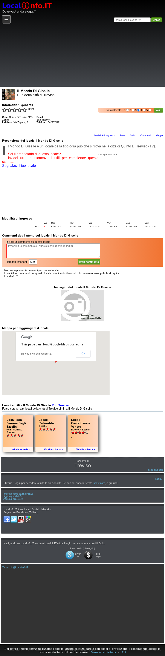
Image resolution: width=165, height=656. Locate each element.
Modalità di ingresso (104, 135)
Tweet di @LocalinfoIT (15, 567)
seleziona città (155, 470)
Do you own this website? (36, 353)
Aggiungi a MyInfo (12, 496)
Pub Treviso (60, 405)
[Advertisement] (82, 55)
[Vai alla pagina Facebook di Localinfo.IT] (7, 517)
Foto (122, 135)
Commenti (145, 135)
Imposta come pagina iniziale (18, 493)
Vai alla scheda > (21, 449)
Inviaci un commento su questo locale (28, 241)
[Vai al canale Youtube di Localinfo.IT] (21, 517)
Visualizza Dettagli (103, 652)
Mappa (159, 135)
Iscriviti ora (99, 483)
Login (158, 479)
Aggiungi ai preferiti (13, 499)
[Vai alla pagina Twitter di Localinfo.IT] (14, 517)
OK (83, 354)
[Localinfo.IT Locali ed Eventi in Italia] (27, 1)
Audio (132, 135)
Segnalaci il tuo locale (19, 165)
